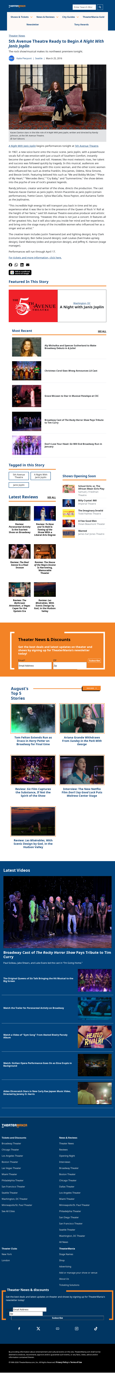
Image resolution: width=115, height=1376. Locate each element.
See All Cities (8, 1211)
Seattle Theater (10, 1192)
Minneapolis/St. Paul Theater (17, 1205)
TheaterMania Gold (93, 16)
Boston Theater (10, 1161)
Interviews (64, 1161)
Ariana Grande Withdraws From (82, 741)
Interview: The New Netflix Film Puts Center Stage (82, 792)
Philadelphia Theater (13, 1180)
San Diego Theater (69, 1217)
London (6, 1260)
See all (102, 331)
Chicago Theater (10, 1149)
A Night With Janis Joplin (22, 146)
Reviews (63, 1149)
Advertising (65, 1266)
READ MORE (90, 688)
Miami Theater (9, 1174)
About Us (64, 1278)
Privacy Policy (62, 1362)
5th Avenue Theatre (86, 146)
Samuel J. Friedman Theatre (88, 493)
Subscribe (94, 660)
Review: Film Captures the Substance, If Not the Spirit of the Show (33, 792)
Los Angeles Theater (12, 1155)
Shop (62, 1260)
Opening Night (67, 1155)
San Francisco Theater (13, 1186)
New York (7, 1254)
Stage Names (66, 1254)
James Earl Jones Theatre (91, 533)
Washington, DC (81, 303)
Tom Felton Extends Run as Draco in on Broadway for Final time (33, 741)
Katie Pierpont (24, 58)
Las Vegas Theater (11, 1168)
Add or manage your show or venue (78, 1272)
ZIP (55, 660)
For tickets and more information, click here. (35, 257)
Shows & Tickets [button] (20, 16)
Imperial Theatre (87, 503)
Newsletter (33, 24)
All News (63, 1242)
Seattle (38, 58)
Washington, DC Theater (15, 1198)
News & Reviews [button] (45, 16)
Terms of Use (76, 1362)
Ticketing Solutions (69, 1285)
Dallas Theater (66, 1186)
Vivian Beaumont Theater (91, 524)
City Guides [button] (68, 16)
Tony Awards (81, 24)
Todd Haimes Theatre (89, 513)
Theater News (17, 35)
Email (21, 660)
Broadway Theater (11, 1143)
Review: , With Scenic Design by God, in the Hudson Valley (33, 843)
